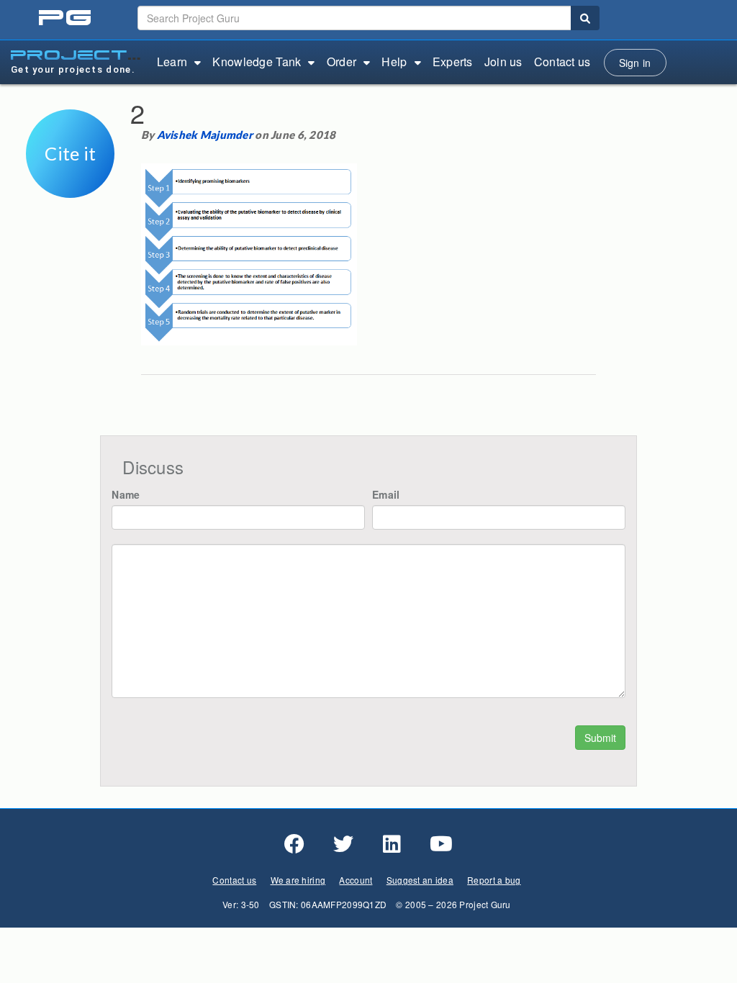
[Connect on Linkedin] (392, 844)
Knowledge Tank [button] (256, 61)
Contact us (562, 61)
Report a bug (493, 880)
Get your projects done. (73, 69)
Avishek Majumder (205, 134)
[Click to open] (70, 187)
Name (126, 494)
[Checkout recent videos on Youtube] (441, 844)
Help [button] (394, 61)
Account (355, 880)
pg (66, 18)
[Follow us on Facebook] (294, 844)
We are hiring (298, 880)
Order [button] (341, 61)
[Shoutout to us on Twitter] (343, 844)
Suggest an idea (419, 880)
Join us (503, 61)
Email (385, 494)
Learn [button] (172, 61)
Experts (453, 61)
